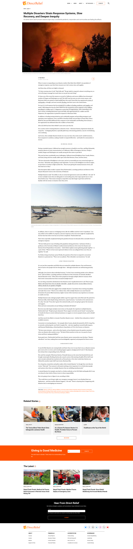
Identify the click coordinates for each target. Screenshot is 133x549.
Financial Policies (51, 542)
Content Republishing (91, 535)
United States (57, 392)
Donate (87, 451)
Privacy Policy (90, 540)
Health (54, 391)
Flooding (48, 391)
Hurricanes (66, 391)
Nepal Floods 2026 (28, 486)
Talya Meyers (42, 77)
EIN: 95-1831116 (71, 540)
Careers (30, 538)
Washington (62, 392)
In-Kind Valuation (51, 540)
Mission (30, 540)
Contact (30, 535)
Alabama (45, 389)
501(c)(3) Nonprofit (72, 538)
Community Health (65, 389)
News (75, 3)
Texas (52, 392)
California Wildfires (56, 389)
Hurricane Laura (60, 391)
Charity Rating (71, 535)
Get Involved (89, 3)
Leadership (89, 538)
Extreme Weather (41, 391)
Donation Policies (51, 538)
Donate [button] (101, 3)
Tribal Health (29, 424)
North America (82, 391)
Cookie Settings (90, 542)
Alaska (85, 424)
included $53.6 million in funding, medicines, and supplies (74, 105)
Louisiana (71, 391)
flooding (64, 102)
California (50, 389)
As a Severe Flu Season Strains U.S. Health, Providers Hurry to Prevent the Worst (66, 430)
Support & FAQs (31, 542)
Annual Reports (51, 535)
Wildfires (68, 392)
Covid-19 (28, 8)
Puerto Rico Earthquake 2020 (44, 392)
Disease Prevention (82, 389)
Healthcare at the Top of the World (95, 428)
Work (68, 3)
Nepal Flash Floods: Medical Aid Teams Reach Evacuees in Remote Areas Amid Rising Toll (36, 491)
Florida (51, 391)
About (80, 3)
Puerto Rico (91, 391)
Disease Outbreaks (73, 389)
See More (66, 438)
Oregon (87, 391)
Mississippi (76, 391)
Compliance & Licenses (72, 542)
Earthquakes (89, 389)
